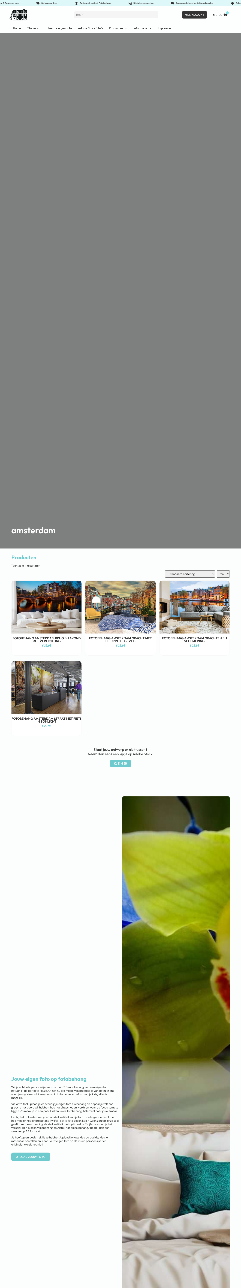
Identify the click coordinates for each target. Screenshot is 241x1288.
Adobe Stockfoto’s (90, 28)
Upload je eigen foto (58, 28)
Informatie (140, 28)
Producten (116, 28)
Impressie (164, 28)
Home (17, 28)
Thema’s (32, 28)
